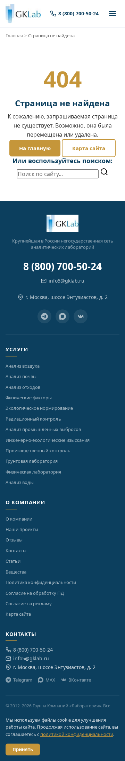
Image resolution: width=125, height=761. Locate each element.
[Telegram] (44, 316)
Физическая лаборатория (33, 472)
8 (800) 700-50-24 (62, 266)
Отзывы (14, 540)
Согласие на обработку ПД (35, 593)
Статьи (13, 561)
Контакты (16, 550)
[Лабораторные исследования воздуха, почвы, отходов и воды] (23, 13)
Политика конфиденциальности (41, 582)
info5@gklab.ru (66, 280)
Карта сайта (88, 148)
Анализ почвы (21, 376)
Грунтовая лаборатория (32, 461)
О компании (19, 519)
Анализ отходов (23, 387)
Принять (22, 749)
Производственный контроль (38, 450)
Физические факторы (29, 397)
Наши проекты (22, 529)
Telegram (22, 680)
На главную (35, 148)
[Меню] (112, 14)
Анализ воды (20, 482)
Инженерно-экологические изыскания (48, 440)
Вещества (16, 572)
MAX (50, 680)
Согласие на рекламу (29, 603)
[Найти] (104, 172)
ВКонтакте (79, 680)
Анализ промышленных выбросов (43, 429)
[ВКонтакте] (81, 316)
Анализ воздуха (23, 366)
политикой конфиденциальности (76, 734)
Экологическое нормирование (39, 408)
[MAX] (62, 316)
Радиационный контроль (33, 419)
